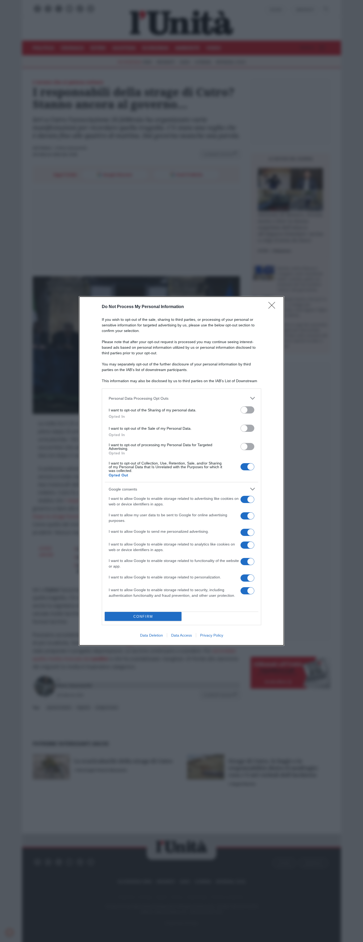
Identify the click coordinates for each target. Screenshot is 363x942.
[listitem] (181, 398)
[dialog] (181, 471)
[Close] (273, 307)
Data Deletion (151, 635)
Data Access (181, 635)
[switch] (247, 410)
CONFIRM (143, 617)
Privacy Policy (211, 635)
